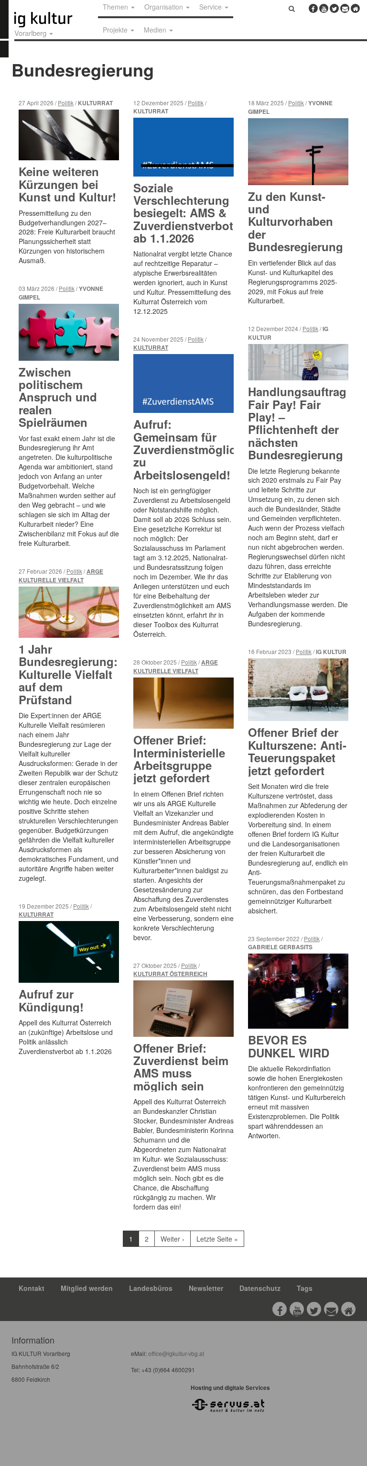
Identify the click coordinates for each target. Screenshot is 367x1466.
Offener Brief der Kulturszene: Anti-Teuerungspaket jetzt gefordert (297, 751)
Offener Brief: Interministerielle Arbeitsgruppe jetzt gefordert (179, 759)
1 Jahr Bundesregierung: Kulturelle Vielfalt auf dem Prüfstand (68, 674)
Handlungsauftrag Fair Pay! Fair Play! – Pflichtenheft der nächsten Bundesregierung (297, 423)
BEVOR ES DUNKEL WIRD (288, 1046)
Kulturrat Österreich (170, 974)
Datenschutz (260, 1288)
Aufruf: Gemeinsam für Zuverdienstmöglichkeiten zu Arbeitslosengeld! (204, 449)
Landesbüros (151, 1288)
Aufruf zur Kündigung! (51, 1000)
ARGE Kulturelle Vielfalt (61, 575)
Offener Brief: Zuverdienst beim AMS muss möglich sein (180, 1067)
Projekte (116, 29)
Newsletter (206, 1288)
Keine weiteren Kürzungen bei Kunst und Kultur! (67, 184)
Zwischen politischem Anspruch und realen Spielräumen (58, 397)
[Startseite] (54, 19)
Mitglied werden (87, 1288)
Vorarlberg (31, 33)
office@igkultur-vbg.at (175, 1353)
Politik (66, 103)
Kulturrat (36, 915)
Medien (156, 29)
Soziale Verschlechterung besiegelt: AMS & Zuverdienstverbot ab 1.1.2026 (183, 212)
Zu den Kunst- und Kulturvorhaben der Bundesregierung (295, 221)
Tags (305, 1288)
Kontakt (31, 1288)
